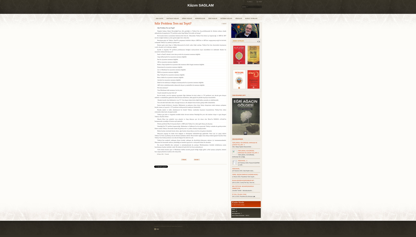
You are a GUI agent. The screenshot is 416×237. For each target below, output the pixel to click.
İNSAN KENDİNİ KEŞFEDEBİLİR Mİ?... (243, 180)
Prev (257, 41)
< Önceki (184, 159)
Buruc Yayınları (251, 18)
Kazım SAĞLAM (171, 8)
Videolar (238, 18)
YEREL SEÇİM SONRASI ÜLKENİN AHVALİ (245, 174)
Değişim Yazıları (226, 18)
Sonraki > (196, 159)
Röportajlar (200, 18)
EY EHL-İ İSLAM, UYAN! (239, 194)
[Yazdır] (224, 23)
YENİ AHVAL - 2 (242, 160)
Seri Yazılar (212, 18)
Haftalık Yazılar (173, 18)
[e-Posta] (225, 23)
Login (258, 1)
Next (259, 41)
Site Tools (250, 1)
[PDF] (222, 23)
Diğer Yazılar (187, 18)
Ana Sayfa (159, 18)
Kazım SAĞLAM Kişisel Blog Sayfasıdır (173, 226)
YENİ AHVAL (236, 168)
